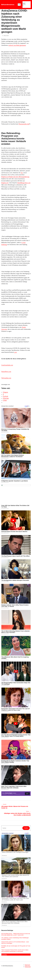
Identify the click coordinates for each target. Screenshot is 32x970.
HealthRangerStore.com (23, 183)
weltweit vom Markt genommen (17, 45)
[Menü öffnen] (19, 4)
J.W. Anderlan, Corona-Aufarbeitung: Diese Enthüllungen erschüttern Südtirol (15, 938)
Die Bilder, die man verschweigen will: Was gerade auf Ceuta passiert (15, 946)
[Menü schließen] (23, 4)
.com (15, 352)
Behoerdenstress (7, 4)
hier (22, 172)
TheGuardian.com (6, 378)
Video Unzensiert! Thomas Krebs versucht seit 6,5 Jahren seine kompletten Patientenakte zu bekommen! (14, 950)
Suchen (26, 828)
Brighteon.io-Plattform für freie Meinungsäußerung (15, 176)
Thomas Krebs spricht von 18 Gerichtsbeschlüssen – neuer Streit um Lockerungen (15, 942)
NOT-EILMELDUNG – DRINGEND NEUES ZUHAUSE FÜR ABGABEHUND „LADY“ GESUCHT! (15, 934)
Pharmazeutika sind (24, 124)
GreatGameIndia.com (7, 365)
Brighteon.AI (4, 183)
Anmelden (4, 954)
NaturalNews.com (6, 371)
